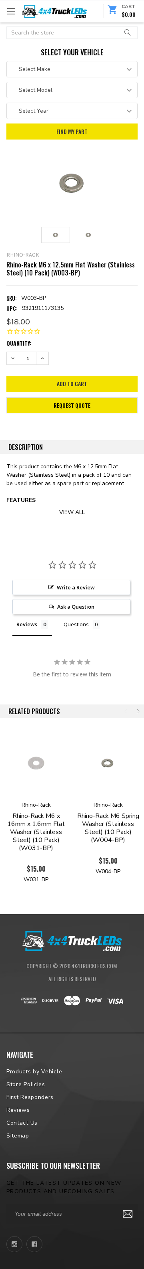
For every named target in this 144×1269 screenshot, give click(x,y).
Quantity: (18, 343)
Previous (127, 711)
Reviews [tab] (26, 624)
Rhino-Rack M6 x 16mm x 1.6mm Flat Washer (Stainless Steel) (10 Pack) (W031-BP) (36, 832)
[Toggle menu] (11, 11)
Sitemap (17, 1135)
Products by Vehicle (34, 1071)
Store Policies (25, 1084)
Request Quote (72, 405)
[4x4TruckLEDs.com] (72, 940)
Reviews (18, 1110)
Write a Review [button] (76, 587)
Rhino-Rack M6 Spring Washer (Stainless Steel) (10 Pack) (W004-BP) (108, 828)
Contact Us (22, 1123)
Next (137, 711)
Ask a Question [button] (75, 606)
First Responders (30, 1097)
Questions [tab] (76, 624)
